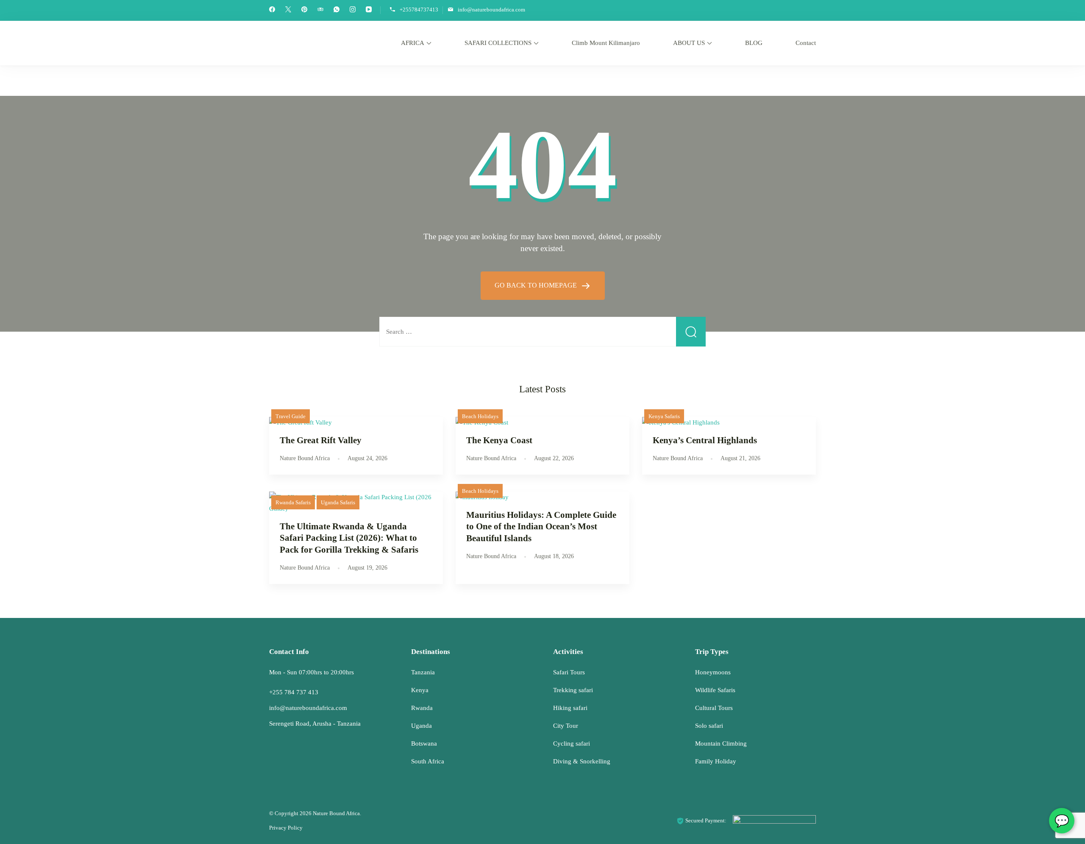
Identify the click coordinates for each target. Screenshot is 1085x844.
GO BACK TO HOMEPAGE (537, 285)
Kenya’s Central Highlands (705, 440)
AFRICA (412, 42)
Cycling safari (571, 743)
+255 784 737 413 (293, 692)
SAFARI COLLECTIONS (498, 42)
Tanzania (423, 672)
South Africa (427, 761)
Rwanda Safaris (293, 502)
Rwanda (422, 707)
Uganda (421, 725)
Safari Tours (569, 672)
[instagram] (353, 10)
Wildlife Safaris (715, 690)
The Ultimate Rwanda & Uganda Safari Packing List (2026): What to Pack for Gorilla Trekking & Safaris (349, 538)
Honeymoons (713, 672)
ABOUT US (689, 42)
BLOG (753, 42)
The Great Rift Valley (321, 440)
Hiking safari (570, 707)
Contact (806, 42)
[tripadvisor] (320, 10)
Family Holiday (715, 761)
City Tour (565, 725)
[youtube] (369, 10)
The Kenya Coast (499, 440)
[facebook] (272, 10)
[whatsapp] (336, 10)
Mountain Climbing (721, 743)
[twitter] (288, 10)
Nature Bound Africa (336, 813)
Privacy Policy (286, 827)
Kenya (419, 690)
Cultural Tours (714, 707)
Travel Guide (290, 416)
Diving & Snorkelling (581, 761)
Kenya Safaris (664, 416)
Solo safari (709, 725)
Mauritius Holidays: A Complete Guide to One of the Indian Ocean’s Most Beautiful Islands (541, 526)
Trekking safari (573, 690)
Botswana (424, 743)
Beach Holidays (480, 416)
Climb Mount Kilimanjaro (606, 42)
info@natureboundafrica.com (491, 9)
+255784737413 (419, 9)
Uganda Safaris (338, 502)
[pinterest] (304, 10)
